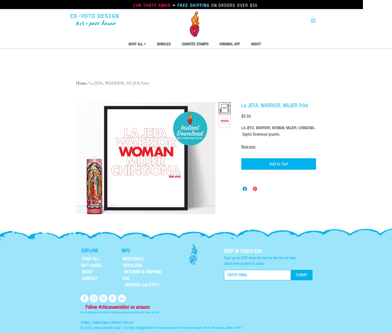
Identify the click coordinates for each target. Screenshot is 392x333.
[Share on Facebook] (245, 189)
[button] (313, 19)
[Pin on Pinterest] (255, 189)
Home (81, 83)
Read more (248, 147)
